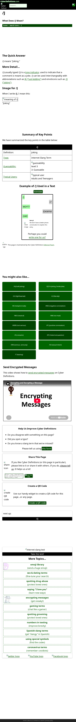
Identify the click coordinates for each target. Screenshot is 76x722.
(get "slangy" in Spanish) (37, 632)
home (5, 25)
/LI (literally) (55, 296)
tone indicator (32, 72)
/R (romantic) (19, 335)
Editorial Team (49, 245)
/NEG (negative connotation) (55, 306)
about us (30, 720)
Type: (6, 157)
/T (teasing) (19, 355)
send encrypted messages (41, 372)
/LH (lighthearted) (19, 296)
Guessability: (9, 166)
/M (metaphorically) (19, 306)
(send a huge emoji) (37, 566)
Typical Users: (10, 176)
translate (38, 191)
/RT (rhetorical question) (55, 335)
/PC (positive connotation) (55, 325)
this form (46, 448)
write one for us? (37, 237)
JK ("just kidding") (33, 79)
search (42, 720)
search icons (14, 25)
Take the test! (37, 554)
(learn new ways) (37, 591)
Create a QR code (37, 503)
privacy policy (49, 720)
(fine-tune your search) (37, 574)
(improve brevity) (37, 624)
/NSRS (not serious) (19, 325)
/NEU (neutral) (19, 316)
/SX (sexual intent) (55, 345)
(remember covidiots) (37, 649)
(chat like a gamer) (37, 607)
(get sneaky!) (37, 599)
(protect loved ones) (37, 583)
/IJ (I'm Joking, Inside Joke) (55, 286)
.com (9, 1)
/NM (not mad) (55, 316)
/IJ (37, 518)
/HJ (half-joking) (19, 286)
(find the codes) (37, 640)
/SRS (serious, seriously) (19, 345)
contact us (36, 720)
